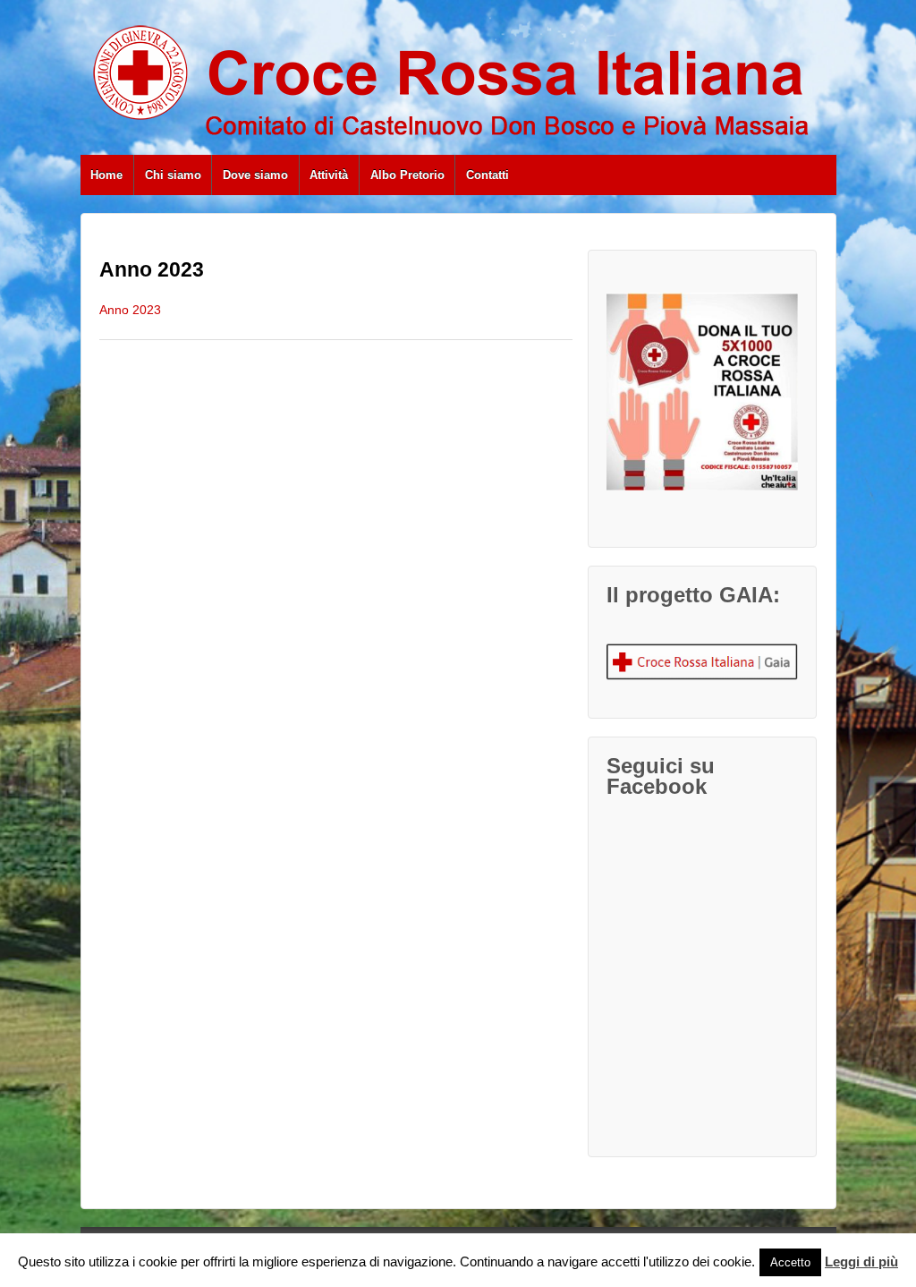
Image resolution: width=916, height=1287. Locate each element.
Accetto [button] (790, 1262)
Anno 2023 (130, 310)
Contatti (487, 175)
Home (106, 175)
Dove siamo (255, 175)
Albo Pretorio (407, 175)
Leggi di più (861, 1261)
